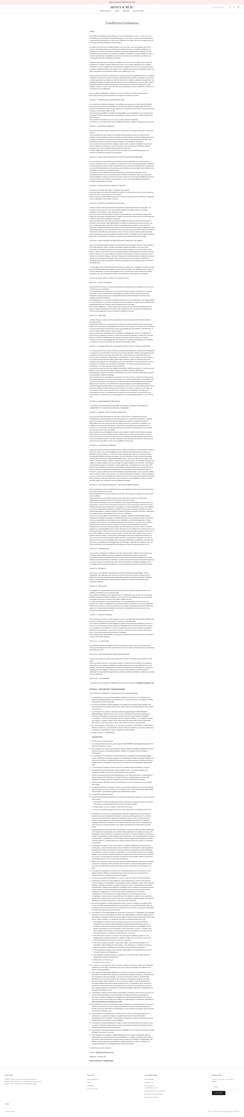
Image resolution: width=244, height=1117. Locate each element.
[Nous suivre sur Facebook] (5, 1104)
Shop (117, 11)
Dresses (126, 11)
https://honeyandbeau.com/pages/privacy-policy (107, 1001)
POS (222, 1111)
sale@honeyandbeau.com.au (105, 1052)
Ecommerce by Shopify (232, 1111)
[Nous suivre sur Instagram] (8, 1104)
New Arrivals (105, 11)
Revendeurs (149, 1079)
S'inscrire (219, 1093)
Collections (138, 11)
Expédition (148, 1082)
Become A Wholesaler (153, 1094)
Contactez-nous (151, 1097)
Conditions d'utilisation (154, 1091)
